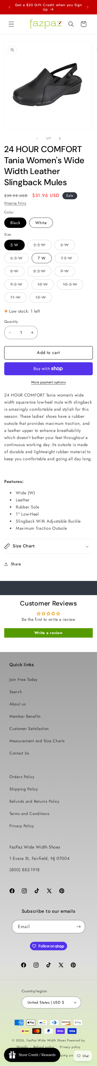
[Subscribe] (78, 926)
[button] (11, 24)
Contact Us (19, 753)
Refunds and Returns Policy (34, 801)
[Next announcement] (87, 7)
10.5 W (73, 285)
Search (15, 692)
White (41, 223)
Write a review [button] (48, 632)
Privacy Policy (21, 826)
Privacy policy (70, 1047)
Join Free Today (23, 679)
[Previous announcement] (9, 7)
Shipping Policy (15, 203)
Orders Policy (21, 777)
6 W (68, 246)
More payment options (48, 382)
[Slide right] (60, 138)
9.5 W (19, 285)
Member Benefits (25, 716)
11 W (18, 298)
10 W (45, 285)
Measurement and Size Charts (37, 741)
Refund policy (43, 1047)
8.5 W (42, 272)
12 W (44, 298)
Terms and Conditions (29, 813)
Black (15, 223)
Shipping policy (66, 1055)
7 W (42, 258)
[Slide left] (37, 138)
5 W (14, 245)
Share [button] (16, 564)
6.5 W (19, 259)
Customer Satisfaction (29, 728)
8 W (17, 272)
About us (17, 704)
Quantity (11, 321)
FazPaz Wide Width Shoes (46, 1040)
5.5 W (42, 246)
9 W (68, 272)
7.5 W (69, 259)
